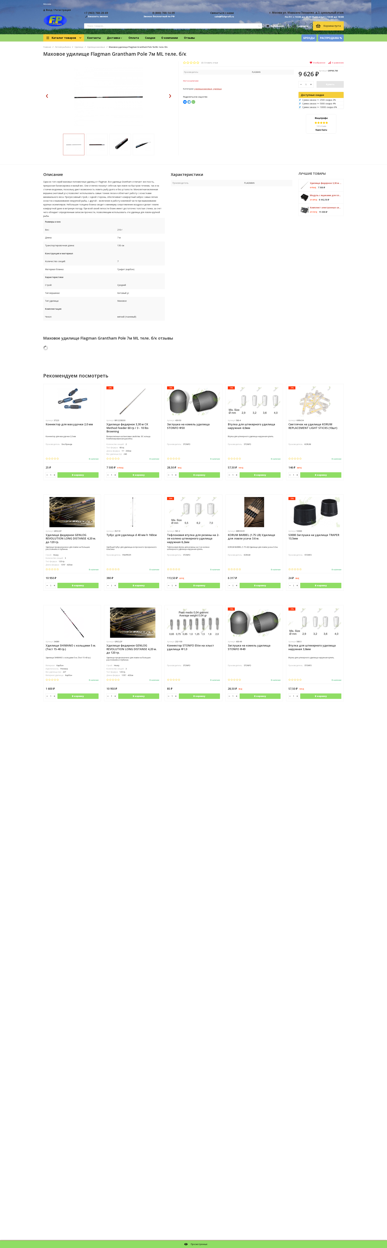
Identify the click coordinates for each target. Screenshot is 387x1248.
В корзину (78, 474)
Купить (330, 84)
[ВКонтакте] (185, 102)
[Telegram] (189, 102)
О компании (169, 38)
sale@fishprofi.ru (224, 16)
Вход (49, 10)
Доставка (113, 38)
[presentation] (47, 96)
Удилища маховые (96, 47)
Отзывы (189, 38)
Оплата (133, 38)
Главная (47, 47)
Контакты (94, 38)
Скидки (150, 38)
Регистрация (62, 10)
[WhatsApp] (193, 102)
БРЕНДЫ (309, 38)
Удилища (79, 47)
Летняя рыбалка (63, 47)
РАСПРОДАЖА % (331, 38)
